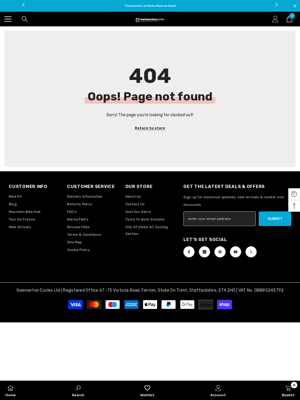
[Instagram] (204, 251)
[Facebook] (189, 251)
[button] (294, 194)
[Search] (24, 19)
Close (295, 6)
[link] (78, 390)
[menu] (7, 19)
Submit (274, 218)
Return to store (150, 128)
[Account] (275, 19)
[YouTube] (235, 251)
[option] (150, 6)
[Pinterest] (220, 251)
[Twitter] (251, 251)
